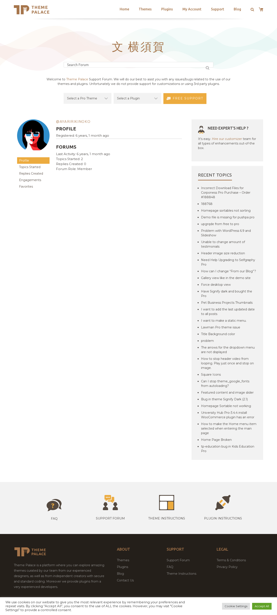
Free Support (188, 98)
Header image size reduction (223, 253)
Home (124, 9)
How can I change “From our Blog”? (228, 271)
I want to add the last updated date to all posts (228, 311)
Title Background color (218, 334)
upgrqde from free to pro (220, 224)
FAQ (170, 567)
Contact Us (125, 580)
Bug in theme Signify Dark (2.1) (224, 399)
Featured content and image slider (227, 392)
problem (207, 341)
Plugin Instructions (223, 518)
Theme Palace (40, 10)
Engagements (30, 180)
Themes (145, 9)
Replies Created (31, 173)
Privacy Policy (227, 567)
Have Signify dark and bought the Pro (226, 293)
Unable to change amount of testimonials (223, 244)
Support (217, 9)
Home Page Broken (216, 440)
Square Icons (211, 374)
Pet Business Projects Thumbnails (227, 303)
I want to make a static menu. (223, 321)
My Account (191, 9)
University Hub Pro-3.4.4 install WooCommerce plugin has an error (227, 415)
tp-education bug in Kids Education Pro (227, 449)
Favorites (26, 186)
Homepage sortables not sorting (226, 211)
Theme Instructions (181, 574)
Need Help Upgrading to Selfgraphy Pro (228, 262)
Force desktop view (216, 285)
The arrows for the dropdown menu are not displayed (228, 350)
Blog (237, 9)
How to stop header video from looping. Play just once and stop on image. (227, 363)
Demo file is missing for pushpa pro (227, 217)
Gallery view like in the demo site (226, 278)
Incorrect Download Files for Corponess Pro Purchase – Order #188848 (225, 192)
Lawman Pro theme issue (220, 327)
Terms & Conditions (231, 560)
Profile (24, 160)
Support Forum (110, 518)
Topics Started (29, 167)
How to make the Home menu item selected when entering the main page (228, 428)
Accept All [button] (262, 606)
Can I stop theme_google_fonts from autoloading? (225, 383)
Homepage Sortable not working (226, 406)
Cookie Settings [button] (236, 606)
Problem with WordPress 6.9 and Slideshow (226, 233)
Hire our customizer (227, 139)
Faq (54, 519)
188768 (207, 204)
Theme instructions (166, 518)
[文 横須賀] (33, 155)
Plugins (167, 9)
